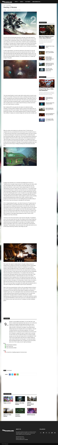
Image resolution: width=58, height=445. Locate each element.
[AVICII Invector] (32, 410)
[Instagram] (43, 433)
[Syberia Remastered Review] (32, 398)
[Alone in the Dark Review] (20, 399)
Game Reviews (9, 370)
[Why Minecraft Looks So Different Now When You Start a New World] (42, 65)
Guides (21, 1)
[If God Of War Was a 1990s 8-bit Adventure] (46, 83)
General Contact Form (20, 436)
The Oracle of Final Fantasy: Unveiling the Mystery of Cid (49, 69)
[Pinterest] (46, 433)
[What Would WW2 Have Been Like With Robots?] (42, 110)
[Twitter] (52, 433)
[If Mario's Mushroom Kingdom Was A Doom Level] (42, 99)
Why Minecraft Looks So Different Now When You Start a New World (50, 64)
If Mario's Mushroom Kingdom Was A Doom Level (49, 98)
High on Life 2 (7, 403)
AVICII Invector (31, 414)
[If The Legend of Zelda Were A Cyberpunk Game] (42, 121)
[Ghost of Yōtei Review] (8, 410)
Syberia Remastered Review (30, 404)
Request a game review (20, 438)
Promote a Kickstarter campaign (22, 439)
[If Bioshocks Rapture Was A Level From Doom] (42, 105)
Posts (16, 1)
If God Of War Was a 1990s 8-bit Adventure (46, 89)
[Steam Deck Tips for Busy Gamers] (42, 48)
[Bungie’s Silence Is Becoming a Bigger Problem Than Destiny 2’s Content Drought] (42, 59)
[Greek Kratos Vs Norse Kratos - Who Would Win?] (42, 54)
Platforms (27, 1)
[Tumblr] (49, 433)
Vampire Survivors (17, 415)
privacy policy (20, 433)
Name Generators (36, 1)
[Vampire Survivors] (20, 410)
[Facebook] (41, 433)
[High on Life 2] (8, 399)
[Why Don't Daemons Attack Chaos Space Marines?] (46, 30)
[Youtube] (55, 433)
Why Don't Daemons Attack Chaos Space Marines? (46, 37)
